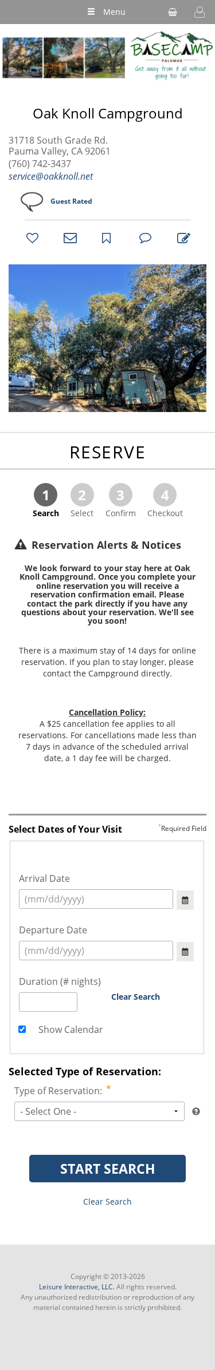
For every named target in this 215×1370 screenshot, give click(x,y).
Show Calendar (69, 1029)
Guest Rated (71, 201)
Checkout (165, 501)
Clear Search (135, 996)
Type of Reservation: (58, 1090)
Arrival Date (44, 878)
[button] (199, 12)
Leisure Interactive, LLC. (77, 1287)
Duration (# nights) (60, 981)
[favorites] (31, 237)
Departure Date (53, 930)
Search (46, 501)
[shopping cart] (172, 12)
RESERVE (107, 452)
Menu (114, 11)
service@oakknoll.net (51, 176)
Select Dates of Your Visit (107, 830)
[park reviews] (143, 237)
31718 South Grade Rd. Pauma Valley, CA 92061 (60, 146)
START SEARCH (107, 1168)
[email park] (68, 237)
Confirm (120, 501)
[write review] (181, 237)
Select (82, 501)
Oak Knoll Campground (108, 113)
